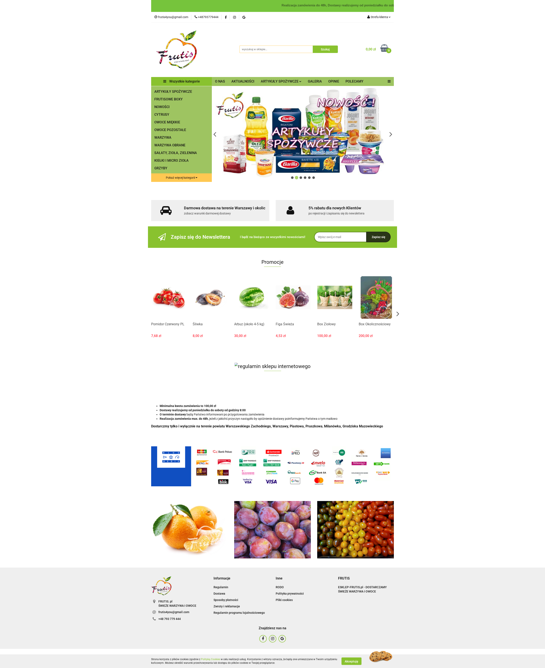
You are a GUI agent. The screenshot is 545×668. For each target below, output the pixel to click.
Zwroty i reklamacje (227, 606)
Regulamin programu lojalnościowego (239, 612)
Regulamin (221, 587)
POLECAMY (354, 81)
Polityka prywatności (290, 593)
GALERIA (315, 81)
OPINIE (333, 81)
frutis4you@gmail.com (173, 612)
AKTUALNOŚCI (242, 81)
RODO (280, 587)
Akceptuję (351, 661)
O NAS (220, 81)
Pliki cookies (284, 600)
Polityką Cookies (210, 659)
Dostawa (219, 593)
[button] (222, 578)
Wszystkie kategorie (184, 81)
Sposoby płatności (226, 600)
